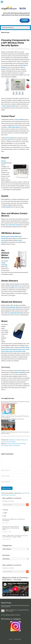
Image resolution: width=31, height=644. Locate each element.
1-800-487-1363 (17, 639)
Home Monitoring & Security (22, 49)
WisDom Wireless (19, 372)
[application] (15, 589)
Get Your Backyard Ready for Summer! (10, 615)
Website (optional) (5, 481)
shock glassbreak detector (15, 313)
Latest (5, 513)
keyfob (7, 207)
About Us (11, 639)
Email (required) (5, 476)
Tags (4, 516)
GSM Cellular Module (14, 127)
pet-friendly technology (4, 263)
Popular (5, 509)
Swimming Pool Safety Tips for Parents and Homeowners (13, 520)
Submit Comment (6, 488)
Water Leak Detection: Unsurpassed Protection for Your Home (17, 610)
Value (7, 106)
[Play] (4, 595)
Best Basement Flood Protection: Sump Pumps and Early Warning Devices (10, 528)
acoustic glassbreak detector (12, 307)
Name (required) (5, 470)
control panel (8, 138)
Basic (3, 106)
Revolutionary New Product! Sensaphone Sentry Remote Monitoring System (15, 606)
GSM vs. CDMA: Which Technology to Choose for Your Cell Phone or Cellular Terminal (15, 536)
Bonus (15, 106)
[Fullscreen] (26, 595)
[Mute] (23, 595)
